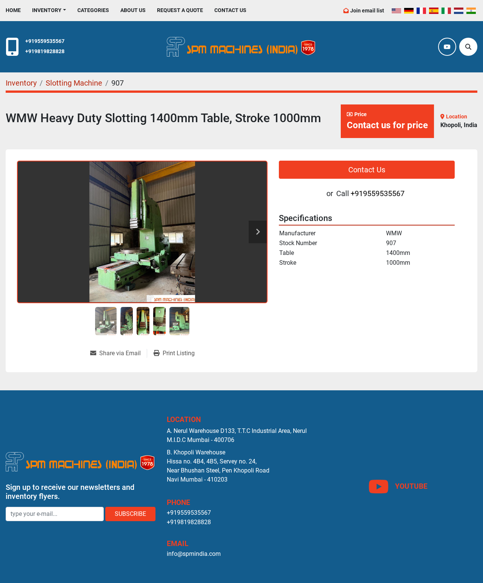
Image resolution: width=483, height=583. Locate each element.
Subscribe (130, 513)
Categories (93, 10)
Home (13, 10)
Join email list (367, 11)
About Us (133, 10)
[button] (49, 10)
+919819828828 (45, 51)
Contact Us (230, 10)
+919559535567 (45, 41)
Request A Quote (180, 10)
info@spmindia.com (194, 553)
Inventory (47, 10)
